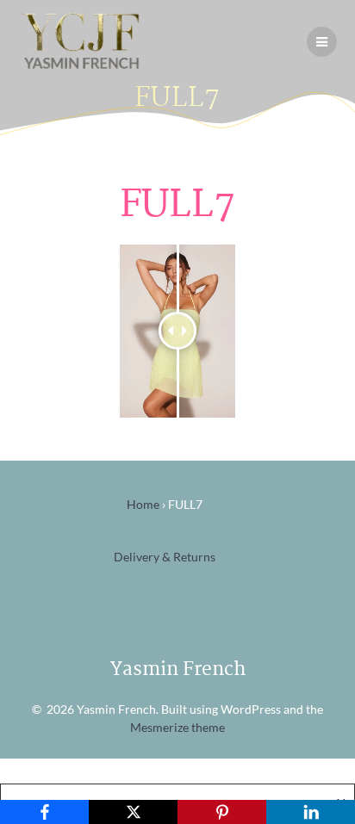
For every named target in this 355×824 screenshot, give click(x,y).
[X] (133, 812)
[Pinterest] (222, 812)
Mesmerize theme (177, 727)
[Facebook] (44, 812)
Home (143, 504)
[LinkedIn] (310, 812)
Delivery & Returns (164, 556)
